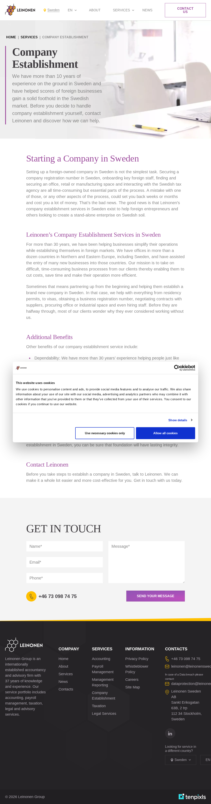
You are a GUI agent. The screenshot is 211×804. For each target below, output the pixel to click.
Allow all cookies (165, 433)
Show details (177, 420)
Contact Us (185, 10)
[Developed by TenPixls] (192, 797)
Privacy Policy (136, 659)
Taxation (99, 706)
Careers (131, 680)
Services (121, 10)
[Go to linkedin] (170, 733)
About (95, 10)
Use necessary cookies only (105, 433)
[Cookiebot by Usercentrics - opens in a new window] (177, 368)
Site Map (132, 687)
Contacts (66, 689)
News (147, 10)
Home (11, 37)
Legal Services (104, 714)
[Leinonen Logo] (20, 10)
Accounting (101, 659)
